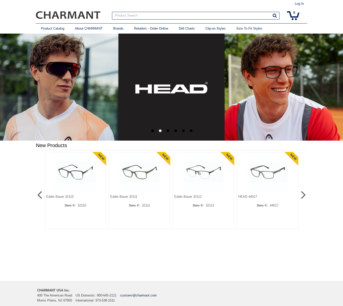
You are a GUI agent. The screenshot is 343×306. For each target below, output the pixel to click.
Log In (299, 4)
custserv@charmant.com (138, 295)
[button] (274, 15)
